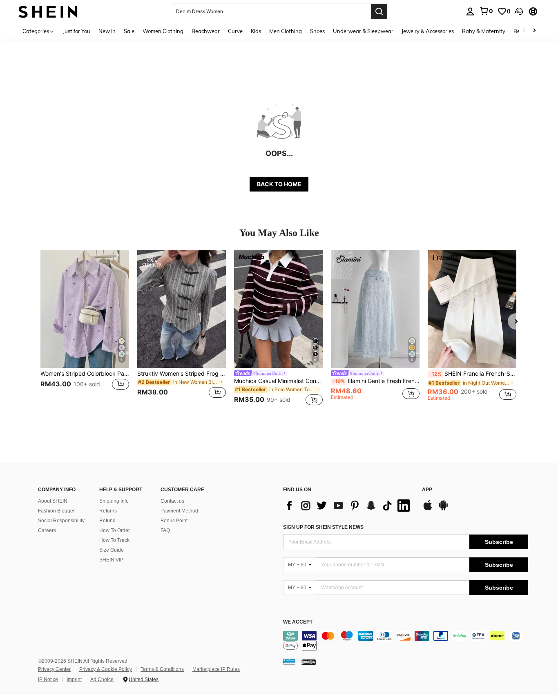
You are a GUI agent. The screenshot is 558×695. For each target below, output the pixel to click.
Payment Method (179, 511)
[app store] (427, 509)
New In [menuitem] (107, 31)
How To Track (114, 540)
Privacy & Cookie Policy (105, 669)
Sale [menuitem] (129, 31)
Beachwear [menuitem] (206, 31)
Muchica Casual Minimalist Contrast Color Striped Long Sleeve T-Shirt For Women (278, 381)
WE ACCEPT (297, 622)
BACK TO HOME (279, 183)
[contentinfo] (405, 640)
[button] (519, 11)
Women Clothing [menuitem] (163, 31)
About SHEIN (52, 501)
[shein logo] (48, 11)
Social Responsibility (61, 520)
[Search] (379, 11)
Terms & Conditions (162, 669)
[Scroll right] (534, 31)
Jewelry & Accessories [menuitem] (428, 31)
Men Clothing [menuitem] (285, 31)
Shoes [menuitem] (317, 31)
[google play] (443, 509)
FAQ (165, 530)
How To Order (114, 530)
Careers (47, 530)
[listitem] (84, 329)
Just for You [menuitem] (76, 31)
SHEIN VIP (111, 560)
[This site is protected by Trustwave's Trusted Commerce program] (289, 661)
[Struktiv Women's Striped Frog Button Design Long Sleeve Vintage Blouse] (181, 309)
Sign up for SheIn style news (323, 527)
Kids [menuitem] (256, 31)
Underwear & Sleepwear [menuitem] (363, 31)
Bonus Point (174, 520)
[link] (486, 11)
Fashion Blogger (56, 511)
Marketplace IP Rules (216, 669)
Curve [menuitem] (235, 31)
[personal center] (470, 11)
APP (427, 489)
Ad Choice (102, 679)
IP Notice (48, 679)
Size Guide (111, 550)
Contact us (172, 501)
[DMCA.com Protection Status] (308, 661)
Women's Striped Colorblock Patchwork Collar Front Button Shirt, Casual (84, 373)
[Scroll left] (524, 31)
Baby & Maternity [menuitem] (483, 31)
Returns (108, 511)
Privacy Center (54, 669)
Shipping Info (114, 501)
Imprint (74, 679)
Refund (107, 520)
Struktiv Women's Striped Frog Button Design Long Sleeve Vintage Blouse (181, 373)
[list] (348, 505)
